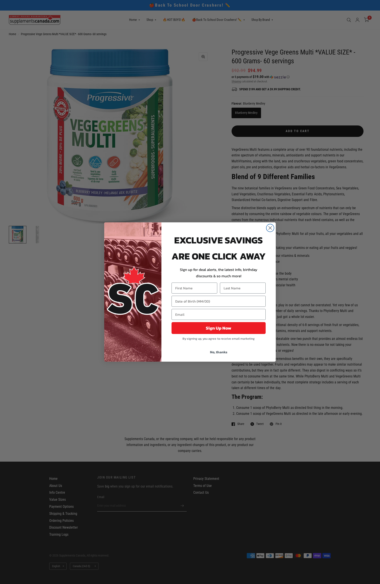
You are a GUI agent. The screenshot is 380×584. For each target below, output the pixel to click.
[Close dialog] (270, 228)
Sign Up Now (218, 328)
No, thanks (218, 352)
